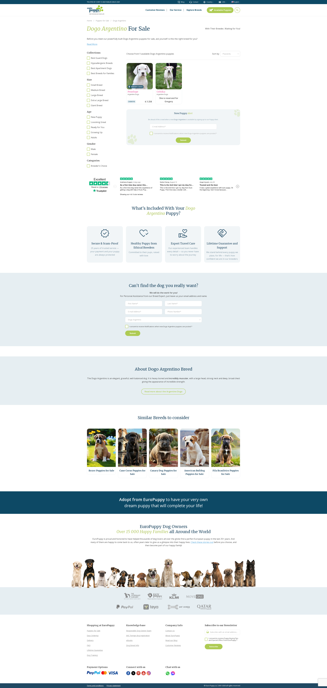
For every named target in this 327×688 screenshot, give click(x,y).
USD (223, 2)
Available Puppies (222, 10)
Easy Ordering (92, 635)
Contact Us (170, 630)
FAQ (88, 645)
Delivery (90, 640)
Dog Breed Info (132, 645)
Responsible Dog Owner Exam (138, 630)
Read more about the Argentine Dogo (163, 391)
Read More (92, 44)
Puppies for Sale (93, 630)
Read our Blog (171, 640)
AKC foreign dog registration (138, 635)
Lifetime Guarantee (95, 650)
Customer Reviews (173, 645)
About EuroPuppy (172, 635)
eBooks (129, 640)
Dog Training (92, 655)
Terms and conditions (95, 685)
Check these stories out (202, 542)
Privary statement (113, 685)
